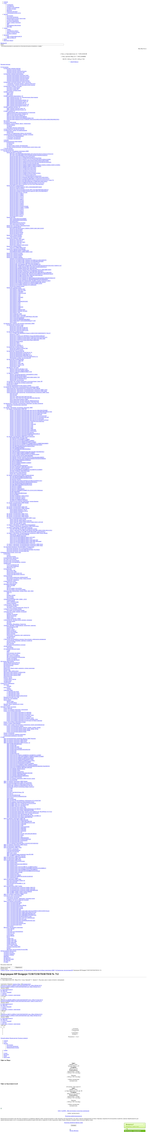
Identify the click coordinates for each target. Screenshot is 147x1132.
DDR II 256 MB (11, 585)
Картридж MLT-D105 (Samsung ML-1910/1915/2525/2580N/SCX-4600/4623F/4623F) (31, 273)
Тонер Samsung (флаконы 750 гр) (18, 509)
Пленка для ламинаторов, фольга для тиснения (19, 133)
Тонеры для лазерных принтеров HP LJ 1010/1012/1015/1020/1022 (27, 421)
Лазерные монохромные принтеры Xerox (17, 79)
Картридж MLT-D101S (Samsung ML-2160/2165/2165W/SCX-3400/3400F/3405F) (30, 269)
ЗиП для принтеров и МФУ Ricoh (12, 860)
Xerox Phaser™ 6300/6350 (16, 307)
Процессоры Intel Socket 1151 (14, 573)
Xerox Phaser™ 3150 (15, 294)
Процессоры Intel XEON (13, 660)
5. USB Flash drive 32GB (13, 694)
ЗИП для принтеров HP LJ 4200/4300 (16, 829)
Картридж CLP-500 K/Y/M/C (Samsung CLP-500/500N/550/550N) (26, 261)
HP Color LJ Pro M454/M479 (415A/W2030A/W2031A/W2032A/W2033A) (28, 155)
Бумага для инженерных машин (15, 726)
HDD (8, 651)
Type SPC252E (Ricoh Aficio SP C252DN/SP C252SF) (23, 529)
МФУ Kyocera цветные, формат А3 (16, 115)
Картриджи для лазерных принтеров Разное (18, 225)
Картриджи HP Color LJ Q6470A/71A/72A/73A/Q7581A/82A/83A (27, 184)
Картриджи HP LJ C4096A (17, 195)
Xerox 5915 (10, 791)
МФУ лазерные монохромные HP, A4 (16, 102)
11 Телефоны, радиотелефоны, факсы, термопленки (17, 123)
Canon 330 (9, 930)
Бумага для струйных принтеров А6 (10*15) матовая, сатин (22, 719)
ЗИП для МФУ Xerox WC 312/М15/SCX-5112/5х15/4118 (21, 803)
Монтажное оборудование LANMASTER (14, 672)
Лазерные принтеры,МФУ (13, 946)
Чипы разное (10, 926)
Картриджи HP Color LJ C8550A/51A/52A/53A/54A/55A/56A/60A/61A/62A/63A (30, 162)
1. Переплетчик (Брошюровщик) (15, 136)
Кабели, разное (11, 629)
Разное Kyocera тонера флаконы (18, 472)
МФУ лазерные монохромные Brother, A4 (17, 100)
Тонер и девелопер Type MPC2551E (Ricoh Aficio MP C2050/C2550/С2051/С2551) (31, 530)
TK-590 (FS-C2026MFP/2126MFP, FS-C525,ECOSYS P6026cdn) (26, 490)
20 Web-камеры (8, 646)
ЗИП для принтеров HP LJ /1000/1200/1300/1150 (19, 821)
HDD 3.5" (9, 592)
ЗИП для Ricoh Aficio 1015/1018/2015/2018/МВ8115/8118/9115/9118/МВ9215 (26, 868)
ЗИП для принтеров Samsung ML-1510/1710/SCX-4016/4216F (23, 813)
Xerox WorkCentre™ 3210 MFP (18, 315)
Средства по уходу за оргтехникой (13, 895)
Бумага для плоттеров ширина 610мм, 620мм (18, 730)
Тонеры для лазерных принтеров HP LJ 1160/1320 (23, 424)
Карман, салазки (11, 595)
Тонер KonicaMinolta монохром (18, 535)
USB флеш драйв (8, 690)
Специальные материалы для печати (13, 735)
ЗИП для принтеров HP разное (15, 842)
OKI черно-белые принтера (17, 224)
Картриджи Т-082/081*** (16, 345)
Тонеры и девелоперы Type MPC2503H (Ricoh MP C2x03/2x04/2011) (27, 531)
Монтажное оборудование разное (12, 673)
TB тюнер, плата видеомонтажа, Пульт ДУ (18, 607)
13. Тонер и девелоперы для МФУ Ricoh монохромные (21, 524)
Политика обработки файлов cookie (73, 1122)
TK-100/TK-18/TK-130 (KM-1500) (18, 438)
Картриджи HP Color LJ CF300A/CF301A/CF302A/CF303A (25, 173)
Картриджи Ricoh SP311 (16, 231)
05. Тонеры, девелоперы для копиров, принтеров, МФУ (18, 407)
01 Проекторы (10, 142)
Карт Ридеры (10, 596)
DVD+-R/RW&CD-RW (13, 602)
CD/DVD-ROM (11, 600)
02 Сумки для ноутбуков (10, 559)
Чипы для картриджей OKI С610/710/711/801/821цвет (21, 917)
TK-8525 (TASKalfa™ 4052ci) (17, 498)
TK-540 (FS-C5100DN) (16, 486)
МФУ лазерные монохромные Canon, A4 (17, 101)
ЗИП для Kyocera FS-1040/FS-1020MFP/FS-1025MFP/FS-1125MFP (24, 755)
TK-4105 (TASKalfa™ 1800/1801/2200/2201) (21, 467)
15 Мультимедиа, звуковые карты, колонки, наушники (18, 620)
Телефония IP (7, 682)
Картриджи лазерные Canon (14, 238)
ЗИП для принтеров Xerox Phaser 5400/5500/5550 (19, 817)
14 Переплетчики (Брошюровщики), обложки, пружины (18, 134)
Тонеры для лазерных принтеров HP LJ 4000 (21, 428)
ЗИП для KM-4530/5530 (13, 753)
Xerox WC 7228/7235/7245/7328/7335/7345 (21, 396)
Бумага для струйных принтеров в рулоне (15, 722)
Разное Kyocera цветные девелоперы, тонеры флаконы (24, 501)
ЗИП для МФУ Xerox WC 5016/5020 (16, 806)
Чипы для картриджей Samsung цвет (16, 923)
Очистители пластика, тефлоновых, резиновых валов (21, 898)
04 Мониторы (7, 563)
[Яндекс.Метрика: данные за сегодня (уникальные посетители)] (74, 1130)
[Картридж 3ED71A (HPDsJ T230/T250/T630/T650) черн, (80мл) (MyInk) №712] (21, 1014)
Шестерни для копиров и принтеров (13, 927)
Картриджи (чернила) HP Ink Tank (19, 348)
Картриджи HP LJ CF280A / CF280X (19, 207)
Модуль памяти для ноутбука (14, 588)
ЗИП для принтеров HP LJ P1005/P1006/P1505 (19, 839)
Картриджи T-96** (15, 342)
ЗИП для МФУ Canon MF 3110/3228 (16, 855)
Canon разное (10, 934)
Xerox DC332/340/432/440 (13, 795)
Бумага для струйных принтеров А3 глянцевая (19, 712)
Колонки (9, 622)
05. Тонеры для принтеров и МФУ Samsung (18, 508)
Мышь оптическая (11, 615)
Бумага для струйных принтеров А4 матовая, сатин (20, 715)
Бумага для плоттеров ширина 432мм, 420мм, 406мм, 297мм (22, 729)
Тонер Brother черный (15, 505)
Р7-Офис (6, 962)
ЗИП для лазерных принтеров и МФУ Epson (15, 741)
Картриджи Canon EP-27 (16, 240)
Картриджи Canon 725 (15, 243)
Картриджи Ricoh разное (16, 233)
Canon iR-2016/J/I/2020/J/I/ (13, 850)
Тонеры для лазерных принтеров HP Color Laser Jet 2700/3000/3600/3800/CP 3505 (31, 411)
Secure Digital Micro (12, 702)
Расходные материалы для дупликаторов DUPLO (20, 548)
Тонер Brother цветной (16, 504)
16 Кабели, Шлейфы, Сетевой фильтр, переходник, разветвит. (20, 625)
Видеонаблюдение (8, 665)
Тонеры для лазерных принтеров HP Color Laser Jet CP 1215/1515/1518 (28, 416)
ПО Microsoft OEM (9, 959)
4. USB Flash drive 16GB (13, 693)
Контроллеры (10, 598)
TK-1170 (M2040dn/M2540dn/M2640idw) (20, 449)
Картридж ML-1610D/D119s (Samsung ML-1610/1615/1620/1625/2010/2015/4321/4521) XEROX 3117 (36, 265)
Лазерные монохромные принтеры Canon (17, 75)
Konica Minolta (10, 935)
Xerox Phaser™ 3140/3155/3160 (18, 293)
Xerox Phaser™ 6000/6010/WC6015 (19, 301)
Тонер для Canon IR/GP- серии (18, 523)
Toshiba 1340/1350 (11, 939)
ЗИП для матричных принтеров (12, 846)
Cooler (8, 650)
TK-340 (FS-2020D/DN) (16, 461)
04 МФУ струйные (8, 91)
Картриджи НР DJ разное (16, 349)
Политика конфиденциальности (73, 1116)
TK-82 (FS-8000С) (14, 494)
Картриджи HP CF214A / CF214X (18, 192)
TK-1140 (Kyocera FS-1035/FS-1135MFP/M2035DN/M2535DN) (26, 444)
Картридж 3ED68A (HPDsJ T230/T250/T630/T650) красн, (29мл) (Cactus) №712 (21, 1001)
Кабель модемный (11, 631)
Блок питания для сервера (13, 653)
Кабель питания (11, 633)
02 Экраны (9, 144)
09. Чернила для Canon (13, 367)
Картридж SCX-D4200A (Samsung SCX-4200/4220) (23, 285)
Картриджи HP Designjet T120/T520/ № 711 (21, 352)
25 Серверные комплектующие (12, 649)
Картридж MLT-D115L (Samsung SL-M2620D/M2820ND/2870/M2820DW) (29, 279)
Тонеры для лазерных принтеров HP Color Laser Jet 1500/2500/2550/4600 (28, 410)
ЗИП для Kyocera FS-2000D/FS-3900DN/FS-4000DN (20, 757)
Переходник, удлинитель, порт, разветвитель (18, 635)
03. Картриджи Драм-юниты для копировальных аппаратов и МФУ (21, 387)
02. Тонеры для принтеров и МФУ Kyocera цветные (20, 475)
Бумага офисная (8, 708)
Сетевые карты (8, 680)
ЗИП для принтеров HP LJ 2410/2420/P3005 (18, 826)
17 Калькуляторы (8, 148)
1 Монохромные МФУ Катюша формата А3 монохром (21, 112)
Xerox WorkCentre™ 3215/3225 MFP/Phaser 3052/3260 (24, 316)
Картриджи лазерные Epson (14, 246)
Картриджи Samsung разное (17, 286)
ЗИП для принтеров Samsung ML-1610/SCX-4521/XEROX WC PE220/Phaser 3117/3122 (29, 811)
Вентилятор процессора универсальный (17, 577)
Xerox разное (13, 322)
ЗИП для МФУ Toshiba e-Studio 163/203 (17, 893)
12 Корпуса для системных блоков (13, 609)
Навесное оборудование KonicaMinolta (17, 116)
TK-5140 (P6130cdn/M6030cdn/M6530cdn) (20, 476)
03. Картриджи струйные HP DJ (15, 347)
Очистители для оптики (13, 897)
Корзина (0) (4, 43)
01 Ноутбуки (7, 553)
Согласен (73, 1125)
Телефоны (9, 126)
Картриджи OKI (11, 217)
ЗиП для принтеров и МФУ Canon (13, 847)
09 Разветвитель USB (12, 626)
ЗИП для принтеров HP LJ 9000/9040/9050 (18, 837)
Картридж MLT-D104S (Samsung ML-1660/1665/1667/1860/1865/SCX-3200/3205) (31, 272)
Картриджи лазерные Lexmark (15, 253)
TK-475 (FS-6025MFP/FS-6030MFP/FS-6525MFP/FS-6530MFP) (26, 469)
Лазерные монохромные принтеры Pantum (18, 78)
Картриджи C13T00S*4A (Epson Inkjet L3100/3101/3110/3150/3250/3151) (28, 337)
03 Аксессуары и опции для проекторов (17, 145)
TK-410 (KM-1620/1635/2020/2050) (19, 465)
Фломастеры (7, 705)
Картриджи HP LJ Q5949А (17, 213)
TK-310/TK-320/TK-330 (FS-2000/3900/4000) (21, 455)
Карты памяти (7, 700)
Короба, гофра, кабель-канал (11, 671)
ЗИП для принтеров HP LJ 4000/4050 (16, 828)
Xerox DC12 (10, 793)
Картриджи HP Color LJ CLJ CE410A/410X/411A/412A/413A (25, 176)
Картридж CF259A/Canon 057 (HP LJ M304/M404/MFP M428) (26, 187)
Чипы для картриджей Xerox (14, 924)
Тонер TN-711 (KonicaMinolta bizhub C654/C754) (22, 542)
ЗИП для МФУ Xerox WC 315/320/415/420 (18, 804)
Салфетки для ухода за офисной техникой (18, 899)
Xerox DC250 (13, 395)
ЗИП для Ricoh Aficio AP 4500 (14, 872)
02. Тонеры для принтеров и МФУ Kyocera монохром (21, 436)
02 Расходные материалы (7, 149)
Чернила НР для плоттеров (17, 380)
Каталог (7, 970)
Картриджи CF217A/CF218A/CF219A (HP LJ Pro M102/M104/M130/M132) (29, 189)
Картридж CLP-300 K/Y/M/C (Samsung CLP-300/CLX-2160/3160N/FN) (28, 260)
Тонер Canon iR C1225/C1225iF (18, 519)
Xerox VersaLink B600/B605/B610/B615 (20, 319)
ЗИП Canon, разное (12, 853)
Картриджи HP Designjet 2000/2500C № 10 (21, 355)
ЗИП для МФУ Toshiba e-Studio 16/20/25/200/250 (19, 891)
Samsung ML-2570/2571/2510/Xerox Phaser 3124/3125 (20, 786)
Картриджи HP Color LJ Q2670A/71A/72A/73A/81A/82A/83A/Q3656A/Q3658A (30, 159)
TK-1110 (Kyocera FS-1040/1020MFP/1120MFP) (22, 440)
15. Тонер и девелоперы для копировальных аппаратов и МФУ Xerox (25, 544)
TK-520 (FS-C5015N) (15, 479)
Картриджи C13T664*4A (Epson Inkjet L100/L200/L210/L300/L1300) (27, 338)
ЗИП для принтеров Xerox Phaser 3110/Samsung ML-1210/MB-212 (24, 815)
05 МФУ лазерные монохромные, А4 (13, 96)
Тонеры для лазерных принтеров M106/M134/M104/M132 (25, 433)
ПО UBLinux (7, 960)
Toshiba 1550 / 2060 (12, 941)
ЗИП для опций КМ (12, 780)
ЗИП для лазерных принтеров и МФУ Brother (15, 740)
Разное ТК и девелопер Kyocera (18, 473)
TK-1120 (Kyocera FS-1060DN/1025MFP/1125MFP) (23, 442)
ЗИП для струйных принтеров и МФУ (14, 894)
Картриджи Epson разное (16, 341)
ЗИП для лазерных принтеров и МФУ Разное (15, 844)
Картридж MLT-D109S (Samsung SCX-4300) (21, 276)
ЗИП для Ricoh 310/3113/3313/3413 (16, 861)
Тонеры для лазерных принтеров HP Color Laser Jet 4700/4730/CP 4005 (28, 413)
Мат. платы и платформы (13, 655)
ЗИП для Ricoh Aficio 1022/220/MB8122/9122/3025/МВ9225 (22, 869)
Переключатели (8, 676)
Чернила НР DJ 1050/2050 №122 (18, 378)
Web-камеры (10, 647)
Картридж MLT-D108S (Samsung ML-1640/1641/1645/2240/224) (26, 275)
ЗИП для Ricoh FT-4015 (13, 873)
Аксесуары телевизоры (13, 566)
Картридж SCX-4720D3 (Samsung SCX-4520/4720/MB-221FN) (26, 283)
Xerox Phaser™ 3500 (15, 300)
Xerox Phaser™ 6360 (15, 308)
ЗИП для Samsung (11, 799)
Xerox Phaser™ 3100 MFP (16, 291)
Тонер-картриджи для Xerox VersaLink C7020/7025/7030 (24, 402)
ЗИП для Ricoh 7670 (12, 865)
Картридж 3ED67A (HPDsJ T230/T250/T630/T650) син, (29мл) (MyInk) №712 (21, 986)
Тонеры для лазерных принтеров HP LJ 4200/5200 (23, 429)
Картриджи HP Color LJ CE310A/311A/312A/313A (23, 171)
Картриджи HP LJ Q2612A (17, 210)
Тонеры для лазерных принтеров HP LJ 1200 (21, 425)
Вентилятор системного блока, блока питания (19, 578)
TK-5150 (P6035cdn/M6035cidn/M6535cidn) (21, 478)
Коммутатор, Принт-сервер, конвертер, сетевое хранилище (19, 668)
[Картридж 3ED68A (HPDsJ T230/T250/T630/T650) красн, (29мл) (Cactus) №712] (22, 999)
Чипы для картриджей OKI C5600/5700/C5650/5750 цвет (21, 912)
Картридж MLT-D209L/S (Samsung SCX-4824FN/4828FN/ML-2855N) (28, 282)
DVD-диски (7, 687)
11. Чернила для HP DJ (13, 373)
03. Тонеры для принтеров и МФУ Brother (18, 502)
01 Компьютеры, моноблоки (11, 558)
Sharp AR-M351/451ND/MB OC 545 (16, 883)
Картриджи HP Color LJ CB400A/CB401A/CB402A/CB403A (25, 166)
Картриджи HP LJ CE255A (17, 200)
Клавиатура (10, 613)
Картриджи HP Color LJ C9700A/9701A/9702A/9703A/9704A (25, 158)
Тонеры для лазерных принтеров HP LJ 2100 (21, 427)
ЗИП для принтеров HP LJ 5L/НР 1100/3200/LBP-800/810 (22, 833)
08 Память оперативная (10, 584)
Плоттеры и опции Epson (13, 87)
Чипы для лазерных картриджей (12, 901)
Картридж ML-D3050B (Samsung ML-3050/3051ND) (23, 268)
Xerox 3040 (10, 788)
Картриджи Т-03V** (15, 344)
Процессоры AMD (11, 571)
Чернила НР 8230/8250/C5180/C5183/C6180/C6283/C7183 (25, 377)
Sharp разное (10, 884)
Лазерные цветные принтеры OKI (16, 72)
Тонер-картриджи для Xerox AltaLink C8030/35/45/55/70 (24, 400)
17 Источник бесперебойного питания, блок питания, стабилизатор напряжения (25, 639)
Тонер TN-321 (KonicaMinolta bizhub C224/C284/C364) (24, 540)
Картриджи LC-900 (15, 366)
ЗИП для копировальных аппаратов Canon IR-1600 (20, 854)
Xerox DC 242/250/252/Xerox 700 (15, 792)
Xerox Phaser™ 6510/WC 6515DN (18, 311)
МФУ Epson (10, 94)
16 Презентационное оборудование (13, 141)
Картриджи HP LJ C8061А (17, 199)
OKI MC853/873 (14, 221)
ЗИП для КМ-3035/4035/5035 (14, 744)
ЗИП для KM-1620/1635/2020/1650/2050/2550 (18, 749)
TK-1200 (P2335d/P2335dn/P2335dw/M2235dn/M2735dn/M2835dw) (27, 451)
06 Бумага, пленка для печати (8, 706)
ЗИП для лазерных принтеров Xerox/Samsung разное (20, 802)
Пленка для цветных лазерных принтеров (15, 734)
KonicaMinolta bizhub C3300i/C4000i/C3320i (21, 251)
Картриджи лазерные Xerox (14, 287)
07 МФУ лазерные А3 (9, 111)
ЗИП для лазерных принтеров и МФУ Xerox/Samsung (18, 782)
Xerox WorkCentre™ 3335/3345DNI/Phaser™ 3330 (23, 320)
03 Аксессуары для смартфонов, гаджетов (15, 562)
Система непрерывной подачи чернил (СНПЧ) (19, 385)
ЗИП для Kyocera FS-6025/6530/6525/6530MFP (19, 762)
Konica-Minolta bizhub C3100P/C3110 (19, 250)
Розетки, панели (8, 677)
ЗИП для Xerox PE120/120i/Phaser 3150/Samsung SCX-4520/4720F (24, 800)
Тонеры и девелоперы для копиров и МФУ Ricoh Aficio (24, 526)
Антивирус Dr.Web (9, 952)
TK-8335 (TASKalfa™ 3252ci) (17, 497)
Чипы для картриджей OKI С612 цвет (17, 919)
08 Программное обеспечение (8, 951)
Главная (3, 970)
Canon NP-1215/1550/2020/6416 (15, 931)
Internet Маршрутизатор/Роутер (12, 662)
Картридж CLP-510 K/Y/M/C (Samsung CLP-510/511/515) (24, 262)
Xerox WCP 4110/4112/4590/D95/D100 (16, 796)
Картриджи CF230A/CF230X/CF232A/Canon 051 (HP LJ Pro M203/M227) (29, 191)
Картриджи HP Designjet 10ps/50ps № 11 (20, 353)
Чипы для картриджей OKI (14, 909)
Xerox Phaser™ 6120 (15, 305)
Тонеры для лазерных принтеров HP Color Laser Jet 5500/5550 (26, 414)
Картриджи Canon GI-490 (16, 326)
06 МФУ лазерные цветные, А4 (12, 107)
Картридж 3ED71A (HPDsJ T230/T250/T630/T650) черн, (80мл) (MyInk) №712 (21, 1015)
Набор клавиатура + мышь (14, 618)
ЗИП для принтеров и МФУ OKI (12, 858)
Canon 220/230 (10, 928)
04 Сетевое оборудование (7, 661)
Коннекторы (7, 669)
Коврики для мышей (12, 614)
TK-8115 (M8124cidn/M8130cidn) (18, 493)
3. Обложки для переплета (14, 138)
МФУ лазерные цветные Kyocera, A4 (16, 109)
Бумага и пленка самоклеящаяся (12, 723)
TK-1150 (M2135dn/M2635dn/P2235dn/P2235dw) (22, 446)
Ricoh (8, 937)
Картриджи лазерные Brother (14, 235)
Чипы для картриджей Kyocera (15, 906)
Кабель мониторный (12, 632)
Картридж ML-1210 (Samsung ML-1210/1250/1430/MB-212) (25, 264)
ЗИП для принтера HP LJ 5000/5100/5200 (17, 820)
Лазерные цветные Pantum (14, 69)
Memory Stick (10, 701)
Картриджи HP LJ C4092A (17, 194)
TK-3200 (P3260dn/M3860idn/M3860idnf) (20, 460)
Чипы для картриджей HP (13, 904)
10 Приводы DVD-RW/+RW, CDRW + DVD (15, 599)
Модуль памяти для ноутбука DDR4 (16, 589)
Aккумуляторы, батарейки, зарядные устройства (19, 640)
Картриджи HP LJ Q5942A (17, 211)
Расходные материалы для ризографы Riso (18, 551)
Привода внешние (11, 603)
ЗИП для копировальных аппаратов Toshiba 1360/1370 (21, 887)
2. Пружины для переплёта (14, 137)
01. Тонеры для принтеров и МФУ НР (17, 409)
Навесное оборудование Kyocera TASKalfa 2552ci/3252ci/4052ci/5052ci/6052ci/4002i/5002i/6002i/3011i (33, 119)
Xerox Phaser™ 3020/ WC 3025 (18, 290)
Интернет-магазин (5, 64)
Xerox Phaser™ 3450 (15, 298)
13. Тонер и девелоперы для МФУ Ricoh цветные (19, 527)
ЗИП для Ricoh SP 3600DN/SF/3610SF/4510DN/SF (20, 876)
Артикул (15, 984)
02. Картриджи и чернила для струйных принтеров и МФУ (19, 323)
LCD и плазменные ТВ (13, 564)
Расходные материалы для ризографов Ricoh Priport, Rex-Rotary (23, 549)
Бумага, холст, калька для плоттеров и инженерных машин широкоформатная (24, 724)
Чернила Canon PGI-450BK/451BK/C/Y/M (21, 371)
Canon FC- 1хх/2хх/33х (13, 848)
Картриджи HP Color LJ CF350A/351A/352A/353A (23, 174)
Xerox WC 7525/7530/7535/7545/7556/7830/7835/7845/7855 (25, 398)
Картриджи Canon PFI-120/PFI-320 (19, 329)
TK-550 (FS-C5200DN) (16, 487)
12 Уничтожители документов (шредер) (14, 129)
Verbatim (9, 686)
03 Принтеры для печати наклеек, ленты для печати (17, 82)
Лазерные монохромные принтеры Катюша (18, 80)
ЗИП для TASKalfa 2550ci (13, 770)
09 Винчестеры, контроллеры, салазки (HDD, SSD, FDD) (19, 591)
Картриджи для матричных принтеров (17, 404)
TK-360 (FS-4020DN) (15, 464)
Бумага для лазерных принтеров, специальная (16, 709)
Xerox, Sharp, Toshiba (12, 945)
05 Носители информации (7, 683)
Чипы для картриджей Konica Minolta (16, 905)
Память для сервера (12, 658)
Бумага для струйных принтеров (12, 711)
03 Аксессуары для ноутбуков (11, 560)
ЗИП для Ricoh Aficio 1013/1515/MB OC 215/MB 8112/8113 (22, 866)
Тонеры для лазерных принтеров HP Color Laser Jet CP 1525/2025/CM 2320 (29, 417)
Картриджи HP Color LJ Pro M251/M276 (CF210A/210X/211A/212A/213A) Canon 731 (32, 180)
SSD (8, 593)
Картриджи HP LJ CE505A (17, 205)
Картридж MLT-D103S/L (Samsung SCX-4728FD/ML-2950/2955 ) (26, 271)
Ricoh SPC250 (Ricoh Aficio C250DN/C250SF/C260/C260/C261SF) (27, 228)
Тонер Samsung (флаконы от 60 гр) (19, 511)
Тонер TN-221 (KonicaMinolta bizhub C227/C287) (22, 537)
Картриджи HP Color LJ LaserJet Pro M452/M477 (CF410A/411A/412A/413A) (29, 178)
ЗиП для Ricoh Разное (12, 877)
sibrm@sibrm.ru (74, 61)
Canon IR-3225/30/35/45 (13, 851)
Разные (8, 948)
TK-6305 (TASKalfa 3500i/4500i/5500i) (20, 471)
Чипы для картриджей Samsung (15, 922)
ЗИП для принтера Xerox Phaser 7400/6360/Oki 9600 (20, 810)
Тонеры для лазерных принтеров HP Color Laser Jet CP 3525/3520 (27, 418)
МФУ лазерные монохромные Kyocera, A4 (18, 104)
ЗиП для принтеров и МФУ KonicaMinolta (15, 857)
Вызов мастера (14, 1038)
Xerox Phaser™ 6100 (15, 302)
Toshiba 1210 (10, 938)
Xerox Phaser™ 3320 (15, 296)
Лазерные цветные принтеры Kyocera (16, 71)
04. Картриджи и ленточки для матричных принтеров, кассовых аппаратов (23, 403)
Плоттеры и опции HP (13, 89)
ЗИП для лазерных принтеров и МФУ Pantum (15, 781)
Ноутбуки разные (11, 556)
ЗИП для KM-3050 (11, 752)
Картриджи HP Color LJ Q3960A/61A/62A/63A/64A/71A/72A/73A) (27, 182)
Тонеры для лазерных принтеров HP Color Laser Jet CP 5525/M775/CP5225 (29, 420)
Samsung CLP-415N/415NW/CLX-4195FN (20, 258)
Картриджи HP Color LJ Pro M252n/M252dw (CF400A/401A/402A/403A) (28, 181)
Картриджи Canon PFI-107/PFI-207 (19, 327)
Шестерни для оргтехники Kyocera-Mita (17, 949)
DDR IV (9, 586)
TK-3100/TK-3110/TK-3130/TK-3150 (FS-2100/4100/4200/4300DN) (27, 457)
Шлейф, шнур (10, 638)
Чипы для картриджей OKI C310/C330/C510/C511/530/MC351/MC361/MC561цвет (28, 911)
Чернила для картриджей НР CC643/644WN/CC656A (24, 374)
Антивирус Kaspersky (9, 953)
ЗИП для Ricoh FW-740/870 (14, 875)
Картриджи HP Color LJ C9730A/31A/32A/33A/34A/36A (24, 163)
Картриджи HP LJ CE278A (17, 202)
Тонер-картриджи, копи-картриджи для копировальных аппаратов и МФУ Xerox (28, 392)
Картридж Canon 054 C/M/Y (17, 239)
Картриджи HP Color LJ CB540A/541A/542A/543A (23, 167)
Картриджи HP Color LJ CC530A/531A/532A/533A (23, 169)
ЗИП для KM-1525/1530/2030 (14, 748)
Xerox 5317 (10, 789)
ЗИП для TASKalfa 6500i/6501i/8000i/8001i (18, 775)
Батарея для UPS (11, 642)
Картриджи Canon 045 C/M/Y (17, 242)
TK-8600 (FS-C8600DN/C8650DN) (19, 500)
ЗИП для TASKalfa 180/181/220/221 (16, 769)
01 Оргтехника (4, 67)
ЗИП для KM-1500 (11, 745)
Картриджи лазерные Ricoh (14, 227)
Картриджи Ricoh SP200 (16, 229)
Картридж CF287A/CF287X (17, 188)
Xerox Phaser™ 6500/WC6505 (17, 309)
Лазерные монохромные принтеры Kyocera (18, 76)
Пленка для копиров (9, 733)
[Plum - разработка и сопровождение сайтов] (1, 1108)
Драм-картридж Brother (16, 236)
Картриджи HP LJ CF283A (17, 209)
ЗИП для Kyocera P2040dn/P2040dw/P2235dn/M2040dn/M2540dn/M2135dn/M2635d (28, 766)
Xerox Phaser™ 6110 (15, 304)
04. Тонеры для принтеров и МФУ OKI (17, 507)
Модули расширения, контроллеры (16, 657)
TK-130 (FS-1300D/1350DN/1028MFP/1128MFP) (22, 453)
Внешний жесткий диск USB (11, 697)
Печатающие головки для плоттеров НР (20, 358)
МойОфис (6, 956)
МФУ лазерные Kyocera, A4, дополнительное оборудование (22, 97)
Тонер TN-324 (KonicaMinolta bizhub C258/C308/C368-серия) (25, 541)
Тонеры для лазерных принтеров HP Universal (22, 432)
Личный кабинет (5, 1038)
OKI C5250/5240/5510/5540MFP (18, 218)
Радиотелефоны (11, 125)
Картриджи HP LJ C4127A (17, 196)
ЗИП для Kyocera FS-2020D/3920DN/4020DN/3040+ (20, 759)
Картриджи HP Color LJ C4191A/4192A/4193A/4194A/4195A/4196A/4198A (29, 160)
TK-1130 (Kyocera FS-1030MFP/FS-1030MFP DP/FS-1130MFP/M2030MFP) (29, 443)
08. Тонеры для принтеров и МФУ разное (17, 515)
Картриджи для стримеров (11, 698)
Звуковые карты (11, 621)
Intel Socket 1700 (11, 570)
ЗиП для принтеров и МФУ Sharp (12, 879)
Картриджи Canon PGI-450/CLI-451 (19, 330)
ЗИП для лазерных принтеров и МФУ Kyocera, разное (21, 778)
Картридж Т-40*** (15, 334)
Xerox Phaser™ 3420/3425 (16, 297)
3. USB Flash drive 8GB (13, 691)
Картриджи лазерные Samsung (15, 257)
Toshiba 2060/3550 (11, 942)
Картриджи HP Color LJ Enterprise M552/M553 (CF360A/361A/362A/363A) (29, 177)
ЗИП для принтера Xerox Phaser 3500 (16, 807)
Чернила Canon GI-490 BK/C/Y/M (18, 369)
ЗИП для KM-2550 (11, 751)
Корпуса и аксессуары (12, 654)
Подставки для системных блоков (15, 610)
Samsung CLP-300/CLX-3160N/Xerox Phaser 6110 (19, 784)
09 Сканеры (7, 120)
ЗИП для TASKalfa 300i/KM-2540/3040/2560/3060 (19, 773)
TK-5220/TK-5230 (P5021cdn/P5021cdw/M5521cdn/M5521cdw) (26, 480)
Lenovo (8, 555)
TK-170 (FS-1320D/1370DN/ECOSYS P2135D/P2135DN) (24, 454)
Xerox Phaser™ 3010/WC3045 (17, 289)
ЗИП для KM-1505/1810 (13, 746)
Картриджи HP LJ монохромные (15, 185)
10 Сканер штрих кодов (10, 122)
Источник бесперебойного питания (16, 644)
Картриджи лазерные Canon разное (19, 245)
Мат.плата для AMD (12, 582)
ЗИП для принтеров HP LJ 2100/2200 (16, 824)
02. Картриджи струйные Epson (15, 331)
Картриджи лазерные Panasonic (15, 254)
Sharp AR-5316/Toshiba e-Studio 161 (16, 880)
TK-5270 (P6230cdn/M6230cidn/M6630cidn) (21, 483)
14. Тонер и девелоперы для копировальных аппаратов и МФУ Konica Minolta (27, 533)
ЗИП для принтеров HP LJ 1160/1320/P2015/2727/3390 (21, 822)
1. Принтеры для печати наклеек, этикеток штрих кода (21, 83)
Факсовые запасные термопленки (15, 127)
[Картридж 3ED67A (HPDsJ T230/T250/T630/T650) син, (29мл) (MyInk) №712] (21, 985)
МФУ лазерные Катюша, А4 (14, 98)
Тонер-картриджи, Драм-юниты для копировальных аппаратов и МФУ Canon (27, 389)
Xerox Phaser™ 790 (15, 312)
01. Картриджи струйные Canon (15, 324)
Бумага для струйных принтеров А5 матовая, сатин (20, 717)
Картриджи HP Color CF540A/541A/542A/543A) (22, 156)
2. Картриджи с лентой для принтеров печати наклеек (21, 85)
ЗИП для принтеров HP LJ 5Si (14, 836)
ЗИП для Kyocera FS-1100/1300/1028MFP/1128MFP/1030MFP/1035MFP (25, 756)
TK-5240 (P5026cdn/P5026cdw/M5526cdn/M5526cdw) (23, 482)
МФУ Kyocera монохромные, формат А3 (17, 114)
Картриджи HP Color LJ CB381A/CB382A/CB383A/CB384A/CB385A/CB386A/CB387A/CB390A (35, 165)
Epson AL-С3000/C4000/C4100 (18, 247)
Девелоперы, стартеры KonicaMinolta (19, 534)
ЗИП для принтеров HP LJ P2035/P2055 (17, 840)
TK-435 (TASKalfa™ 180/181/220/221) (20, 468)
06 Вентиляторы (8, 575)
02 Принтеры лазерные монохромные (13, 74)
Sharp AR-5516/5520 (12, 882)
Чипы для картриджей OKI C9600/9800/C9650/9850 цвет (21, 915)
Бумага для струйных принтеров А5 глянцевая (19, 716)
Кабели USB (10, 628)
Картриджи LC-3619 (15, 362)
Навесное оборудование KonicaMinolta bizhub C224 (20, 118)
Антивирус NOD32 (9, 955)
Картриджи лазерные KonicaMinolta (16, 249)
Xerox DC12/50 (14, 393)
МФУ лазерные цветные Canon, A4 (16, 108)
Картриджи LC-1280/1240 (16, 360)
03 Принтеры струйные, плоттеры (13, 86)
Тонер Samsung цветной (16, 512)
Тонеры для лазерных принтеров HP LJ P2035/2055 (23, 431)
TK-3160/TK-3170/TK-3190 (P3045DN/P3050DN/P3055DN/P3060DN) (28, 458)
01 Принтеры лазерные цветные (12, 68)
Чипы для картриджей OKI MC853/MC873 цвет (19, 916)
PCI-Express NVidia (12, 606)
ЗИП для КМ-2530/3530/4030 (14, 777)
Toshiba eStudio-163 (12, 944)
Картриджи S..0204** (12, 384)
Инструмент (7, 666)
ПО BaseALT (7, 957)
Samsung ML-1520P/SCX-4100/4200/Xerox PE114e (20, 785)
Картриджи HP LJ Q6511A (17, 214)
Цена (19, 984)
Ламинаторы (10, 131)
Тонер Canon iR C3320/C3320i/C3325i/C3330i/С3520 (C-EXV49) (26, 522)
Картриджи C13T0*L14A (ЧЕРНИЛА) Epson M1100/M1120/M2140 (27, 336)
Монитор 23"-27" (11, 567)
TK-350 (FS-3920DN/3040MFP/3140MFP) (20, 462)
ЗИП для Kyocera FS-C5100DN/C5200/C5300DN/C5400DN (22, 764)
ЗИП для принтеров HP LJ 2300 (15, 825)
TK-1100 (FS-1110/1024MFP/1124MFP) (20, 439)
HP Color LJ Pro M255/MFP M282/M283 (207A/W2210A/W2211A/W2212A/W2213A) (31, 154)
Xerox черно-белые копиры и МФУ (19, 399)
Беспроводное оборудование (11, 664)
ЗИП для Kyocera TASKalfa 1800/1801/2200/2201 (19, 767)
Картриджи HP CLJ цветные (14, 152)
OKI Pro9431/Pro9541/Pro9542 (17, 222)
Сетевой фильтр (11, 636)
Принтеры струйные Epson (14, 90)
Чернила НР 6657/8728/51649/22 (18, 376)
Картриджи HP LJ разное (16, 216)
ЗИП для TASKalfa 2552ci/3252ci (15, 771)
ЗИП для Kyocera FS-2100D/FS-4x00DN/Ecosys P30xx (21, 760)
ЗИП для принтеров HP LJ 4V (14, 832)
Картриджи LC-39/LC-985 (16, 363)
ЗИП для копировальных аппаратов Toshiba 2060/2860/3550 (22, 890)
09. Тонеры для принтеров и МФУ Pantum (18, 516)
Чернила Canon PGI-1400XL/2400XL (19, 370)
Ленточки (9, 406)
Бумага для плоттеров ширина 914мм (16, 731)
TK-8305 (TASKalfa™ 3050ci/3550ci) (19, 495)
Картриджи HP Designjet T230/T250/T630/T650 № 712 (24, 356)
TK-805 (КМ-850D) (15, 491)
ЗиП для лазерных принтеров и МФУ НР (14, 818)
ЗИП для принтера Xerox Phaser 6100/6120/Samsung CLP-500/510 (24, 808)
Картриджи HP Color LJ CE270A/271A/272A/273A (23, 170)
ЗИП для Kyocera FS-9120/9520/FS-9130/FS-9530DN (20, 763)
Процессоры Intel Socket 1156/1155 (16, 574)
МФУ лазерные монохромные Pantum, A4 (17, 105)
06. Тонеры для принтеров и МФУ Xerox (17, 513)
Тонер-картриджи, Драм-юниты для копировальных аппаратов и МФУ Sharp (27, 391)
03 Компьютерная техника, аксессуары (11, 552)
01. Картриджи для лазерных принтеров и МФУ (16, 151)
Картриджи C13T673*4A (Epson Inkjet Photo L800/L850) (24, 340)
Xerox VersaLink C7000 (16, 313)
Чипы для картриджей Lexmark (15, 908)
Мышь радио (10, 617)
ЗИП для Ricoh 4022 (12, 862)
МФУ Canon (10, 93)
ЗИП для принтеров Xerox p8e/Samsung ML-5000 (19, 814)
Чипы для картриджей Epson (14, 902)
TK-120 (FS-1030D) (15, 450)
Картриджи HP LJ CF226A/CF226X (19, 206)
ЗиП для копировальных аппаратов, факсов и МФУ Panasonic (20, 738)
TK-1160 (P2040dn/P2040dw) (17, 447)
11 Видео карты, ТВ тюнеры (11, 604)
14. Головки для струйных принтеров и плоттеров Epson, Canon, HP (24, 381)
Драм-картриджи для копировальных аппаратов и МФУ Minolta (23, 388)
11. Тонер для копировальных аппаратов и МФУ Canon (21, 518)
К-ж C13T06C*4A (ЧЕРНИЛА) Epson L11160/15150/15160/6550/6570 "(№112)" (30, 333)
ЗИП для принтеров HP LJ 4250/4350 (16, 831)
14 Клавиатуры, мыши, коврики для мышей (15, 611)
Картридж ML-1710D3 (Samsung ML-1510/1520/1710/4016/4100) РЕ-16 (28, 267)
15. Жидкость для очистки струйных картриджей (19, 382)
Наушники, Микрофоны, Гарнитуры (16, 624)
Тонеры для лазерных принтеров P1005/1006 (21, 435)
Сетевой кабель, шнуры (10, 679)
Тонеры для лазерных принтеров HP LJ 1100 (21, 422)
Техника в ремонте (23, 1038)
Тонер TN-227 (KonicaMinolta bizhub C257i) (21, 538)
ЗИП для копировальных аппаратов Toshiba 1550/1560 (21, 888)
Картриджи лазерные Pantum (14, 256)
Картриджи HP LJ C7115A (17, 198)
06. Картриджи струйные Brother (15, 359)
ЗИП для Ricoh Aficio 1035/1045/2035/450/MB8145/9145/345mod (23, 871)
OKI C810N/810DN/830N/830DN (18, 220)
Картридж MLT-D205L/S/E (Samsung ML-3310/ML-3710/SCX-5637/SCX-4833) (30, 280)
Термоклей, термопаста (13, 580)
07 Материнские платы (10, 581)
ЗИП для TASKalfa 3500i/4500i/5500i (16, 774)
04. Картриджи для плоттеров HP (15, 351)
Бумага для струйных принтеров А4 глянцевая (19, 713)
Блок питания (10, 643)
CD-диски (6, 684)
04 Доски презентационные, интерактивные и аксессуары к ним (24, 147)
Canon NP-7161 (11, 933)
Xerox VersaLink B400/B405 (17, 318)
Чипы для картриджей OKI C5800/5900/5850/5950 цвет (21, 913)
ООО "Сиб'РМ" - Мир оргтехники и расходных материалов (73, 1110)
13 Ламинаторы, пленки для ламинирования (15, 130)
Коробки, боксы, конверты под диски (13, 704)
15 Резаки (6, 140)
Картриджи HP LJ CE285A (17, 203)
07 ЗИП (3, 737)
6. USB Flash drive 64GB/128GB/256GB (17, 695)
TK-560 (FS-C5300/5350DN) (17, 489)
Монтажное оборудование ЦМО (12, 675)
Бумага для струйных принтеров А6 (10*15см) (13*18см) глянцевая (24, 720)
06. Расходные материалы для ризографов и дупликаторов (19, 546)
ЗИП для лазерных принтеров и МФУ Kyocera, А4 (17, 742)
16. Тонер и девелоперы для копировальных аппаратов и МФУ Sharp (25, 545)
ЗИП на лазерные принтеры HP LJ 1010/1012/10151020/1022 (22, 843)
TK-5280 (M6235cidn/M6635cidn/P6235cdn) (21, 484)
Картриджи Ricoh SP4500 (16, 232)
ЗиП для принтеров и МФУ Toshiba (13, 886)
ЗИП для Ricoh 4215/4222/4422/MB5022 (17, 864)
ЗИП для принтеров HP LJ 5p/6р (15, 835)
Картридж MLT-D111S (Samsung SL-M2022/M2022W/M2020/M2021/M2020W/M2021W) (32, 278)
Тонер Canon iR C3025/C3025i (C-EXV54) (21, 520)
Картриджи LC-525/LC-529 (17, 364)
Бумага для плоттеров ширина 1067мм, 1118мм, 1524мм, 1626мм (24, 727)
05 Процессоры (8, 569)
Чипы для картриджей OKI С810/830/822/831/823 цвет (21, 920)
